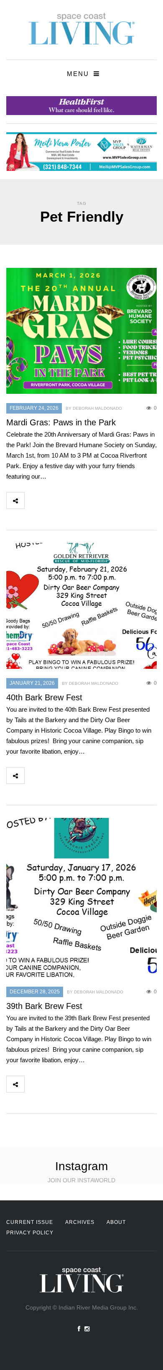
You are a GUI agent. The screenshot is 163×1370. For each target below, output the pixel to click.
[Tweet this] (52, 500)
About (116, 1222)
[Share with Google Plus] (70, 500)
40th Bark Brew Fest (44, 697)
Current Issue (29, 1222)
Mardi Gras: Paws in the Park (61, 422)
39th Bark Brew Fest (44, 1006)
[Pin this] (88, 500)
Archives (79, 1222)
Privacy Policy (29, 1233)
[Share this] (33, 500)
